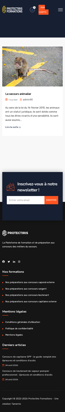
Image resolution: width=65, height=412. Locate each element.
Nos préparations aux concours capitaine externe (31, 301)
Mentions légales (14, 335)
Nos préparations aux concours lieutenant (27, 295)
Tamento (16, 404)
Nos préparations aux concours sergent (26, 288)
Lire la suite (11, 127)
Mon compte (42, 9)
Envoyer (51, 200)
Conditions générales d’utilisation (22, 322)
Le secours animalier (18, 94)
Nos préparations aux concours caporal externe (30, 282)
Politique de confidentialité (19, 328)
